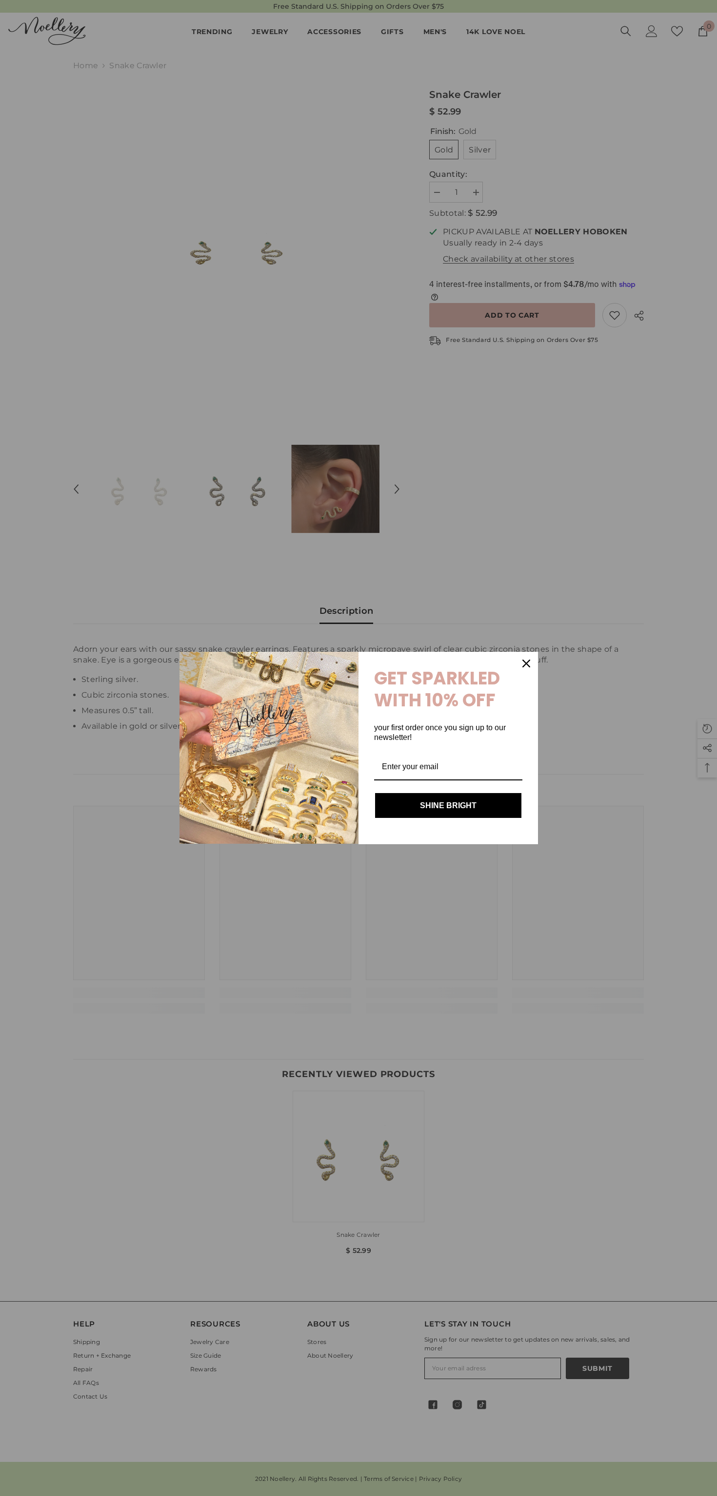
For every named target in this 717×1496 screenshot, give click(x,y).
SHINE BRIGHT (448, 805)
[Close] (526, 663)
